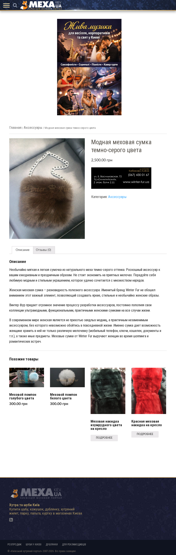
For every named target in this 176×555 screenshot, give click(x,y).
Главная (15, 127)
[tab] (22, 250)
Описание (22, 250)
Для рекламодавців (74, 544)
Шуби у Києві (33, 544)
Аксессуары (33, 127)
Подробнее (104, 437)
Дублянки (52, 544)
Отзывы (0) (43, 250)
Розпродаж (14, 544)
